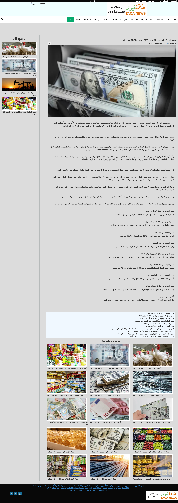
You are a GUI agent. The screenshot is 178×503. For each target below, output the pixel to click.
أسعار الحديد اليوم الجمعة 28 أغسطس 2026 (159, 324)
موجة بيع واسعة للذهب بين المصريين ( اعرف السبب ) (151, 479)
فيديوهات (144, 19)
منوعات (168, 19)
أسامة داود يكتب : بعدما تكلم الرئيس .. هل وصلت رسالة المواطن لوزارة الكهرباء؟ (146, 334)
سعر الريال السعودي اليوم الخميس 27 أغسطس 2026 (151, 422)
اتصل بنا (144, 1)
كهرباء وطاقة (87, 19)
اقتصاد (77, 19)
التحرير (138, 1)
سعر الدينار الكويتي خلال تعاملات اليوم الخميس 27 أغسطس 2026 (67, 423)
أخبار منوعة (124, 19)
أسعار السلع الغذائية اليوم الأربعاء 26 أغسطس (63, 479)
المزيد (70, 19)
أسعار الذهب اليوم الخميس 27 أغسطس (60, 452)
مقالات (106, 19)
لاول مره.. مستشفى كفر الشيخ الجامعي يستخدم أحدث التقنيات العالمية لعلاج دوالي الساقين (142, 329)
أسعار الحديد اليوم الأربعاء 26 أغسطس (103, 479)
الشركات (114, 19)
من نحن (151, 1)
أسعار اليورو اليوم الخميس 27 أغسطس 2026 (105, 422)
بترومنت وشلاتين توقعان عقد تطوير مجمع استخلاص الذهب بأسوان (151, 336)
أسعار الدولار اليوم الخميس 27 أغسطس (103, 452)
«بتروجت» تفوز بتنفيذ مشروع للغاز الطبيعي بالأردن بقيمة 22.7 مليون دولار (149, 331)
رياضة (152, 19)
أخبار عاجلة (134, 19)
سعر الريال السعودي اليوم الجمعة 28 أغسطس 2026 (156, 316)
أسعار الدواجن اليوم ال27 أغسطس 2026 (160, 313)
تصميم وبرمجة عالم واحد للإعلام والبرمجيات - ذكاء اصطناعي (88, 490)
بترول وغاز (97, 19)
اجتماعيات (160, 19)
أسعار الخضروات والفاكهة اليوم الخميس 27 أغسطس (151, 452)
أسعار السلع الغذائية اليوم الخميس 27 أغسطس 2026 (65, 395)
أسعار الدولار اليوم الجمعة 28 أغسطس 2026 (159, 326)
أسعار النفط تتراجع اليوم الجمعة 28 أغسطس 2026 (157, 318)
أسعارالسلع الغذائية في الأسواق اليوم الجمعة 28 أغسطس (154, 321)
